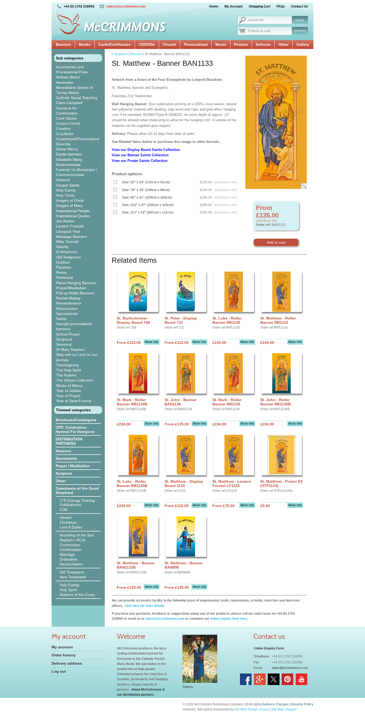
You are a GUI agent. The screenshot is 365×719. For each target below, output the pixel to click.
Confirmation (67, 113)
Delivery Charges (275, 704)
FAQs (281, 6)
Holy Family (66, 190)
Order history (64, 655)
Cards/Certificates (114, 44)
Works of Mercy (69, 385)
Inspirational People (73, 211)
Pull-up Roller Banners (75, 293)
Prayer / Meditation (73, 466)
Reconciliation (71, 564)
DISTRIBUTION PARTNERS (69, 441)
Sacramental (66, 313)
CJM (63, 509)
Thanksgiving (67, 365)
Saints (61, 319)
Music (220, 44)
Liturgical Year (68, 231)
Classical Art (66, 108)
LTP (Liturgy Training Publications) (77, 502)
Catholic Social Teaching (76, 98)
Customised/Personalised (77, 139)
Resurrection (67, 308)
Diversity (63, 144)
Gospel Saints (68, 185)
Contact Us (299, 6)
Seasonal (64, 344)
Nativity (62, 247)
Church (169, 44)
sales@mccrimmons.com (126, 6)
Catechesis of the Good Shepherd (77, 490)
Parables (63, 267)
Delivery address (67, 663)
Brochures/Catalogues (76, 420)
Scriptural (64, 339)
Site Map (277, 709)
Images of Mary (69, 205)
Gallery (302, 44)
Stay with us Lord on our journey (76, 357)
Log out (59, 671)
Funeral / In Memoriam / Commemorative (76, 172)
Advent (65, 517)
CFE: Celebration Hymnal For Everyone (75, 429)
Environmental (68, 164)
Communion (70, 545)
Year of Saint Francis (73, 401)
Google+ (291, 709)
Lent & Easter (71, 527)
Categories (120, 54)
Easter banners (69, 154)
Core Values (66, 118)
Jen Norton (65, 221)
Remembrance (68, 303)
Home (213, 6)
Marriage (67, 554)
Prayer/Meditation (71, 288)
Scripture (64, 473)
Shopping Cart (259, 6)
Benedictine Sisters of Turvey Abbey (74, 90)
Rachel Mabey (68, 298)
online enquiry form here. (229, 619)
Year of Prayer (68, 396)
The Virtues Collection (74, 380)
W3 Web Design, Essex (252, 709)
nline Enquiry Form (270, 648)
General (63, 180)
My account (62, 647)
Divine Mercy (67, 149)
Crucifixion (65, 134)
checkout (300, 30)
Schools (263, 44)
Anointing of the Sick (77, 535)
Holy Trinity (65, 195)
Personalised (196, 44)
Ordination (68, 559)
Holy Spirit (68, 590)
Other (283, 44)
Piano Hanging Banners (76, 283)
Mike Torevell (67, 241)
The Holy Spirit (68, 370)
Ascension (64, 82)
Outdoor (63, 262)
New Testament (73, 577)
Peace (61, 272)
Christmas (68, 522)
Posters (241, 44)
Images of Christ (70, 200)
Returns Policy (302, 704)
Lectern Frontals (70, 226)
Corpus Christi (68, 123)
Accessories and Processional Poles (72, 69)
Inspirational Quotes (73, 216)
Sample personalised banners (74, 326)
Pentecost (64, 277)
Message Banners (71, 236)
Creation (63, 128)
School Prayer (68, 334)
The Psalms (66, 375)
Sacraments (66, 458)
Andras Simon (68, 77)
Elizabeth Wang (69, 159)
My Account (233, 6)
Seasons (63, 451)
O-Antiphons (66, 252)
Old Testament (68, 257)
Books (85, 44)
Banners (63, 44)
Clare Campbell (69, 103)
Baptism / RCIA (72, 540)
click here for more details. (144, 606)
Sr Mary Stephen (70, 349)
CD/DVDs (147, 44)
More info (151, 342)
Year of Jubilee (68, 391)
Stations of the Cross (77, 594)
